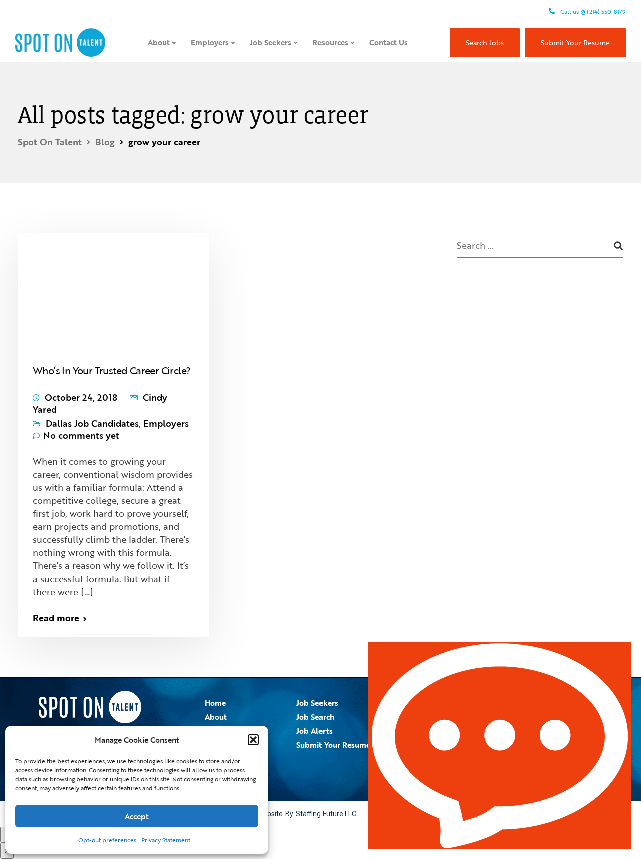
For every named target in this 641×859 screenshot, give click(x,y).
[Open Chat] (499, 745)
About (159, 42)
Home (215, 702)
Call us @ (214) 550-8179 (592, 11)
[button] (253, 740)
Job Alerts (314, 730)
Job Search (315, 716)
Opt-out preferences (107, 839)
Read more (56, 617)
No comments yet (81, 435)
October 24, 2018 (81, 397)
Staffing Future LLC (326, 814)
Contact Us (388, 42)
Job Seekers (270, 42)
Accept (137, 816)
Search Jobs (485, 42)
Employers (210, 42)
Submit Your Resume (575, 42)
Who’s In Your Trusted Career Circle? (111, 370)
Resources (330, 42)
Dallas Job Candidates (92, 423)
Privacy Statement (165, 839)
